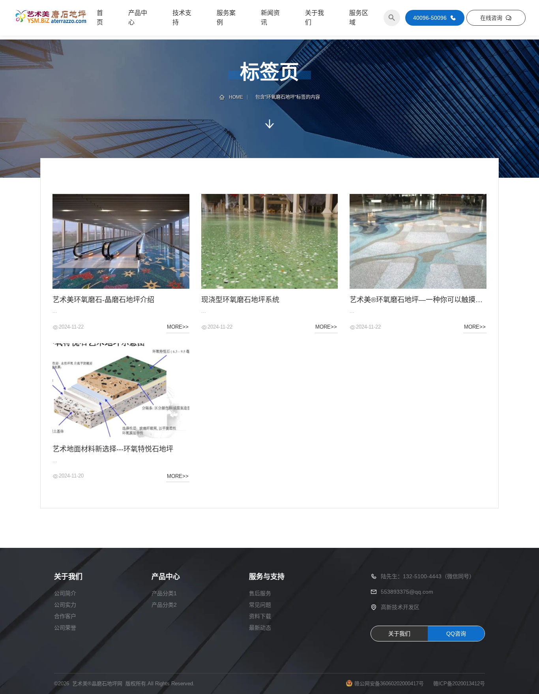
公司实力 (65, 605)
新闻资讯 (270, 17)
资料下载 (260, 616)
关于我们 (314, 17)
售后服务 (260, 593)
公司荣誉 (65, 627)
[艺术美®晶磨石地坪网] (50, 18)
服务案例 (226, 17)
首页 (100, 17)
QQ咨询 (456, 633)
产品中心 (137, 17)
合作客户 (65, 616)
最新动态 (260, 627)
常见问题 (260, 605)
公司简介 (65, 593)
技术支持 (181, 17)
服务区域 (358, 17)
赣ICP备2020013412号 (459, 683)
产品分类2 (164, 605)
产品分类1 (164, 593)
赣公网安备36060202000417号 (389, 683)
